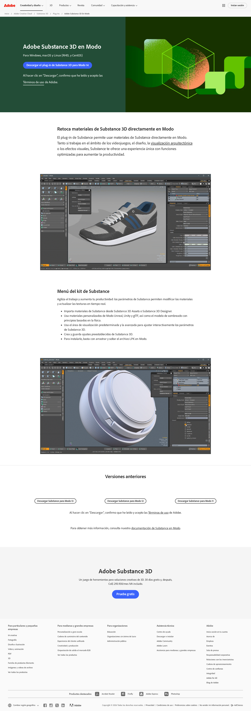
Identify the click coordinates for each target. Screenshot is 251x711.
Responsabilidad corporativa (218, 655)
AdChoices (238, 705)
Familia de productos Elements (21, 663)
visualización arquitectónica (171, 143)
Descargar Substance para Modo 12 (125, 501)
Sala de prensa (212, 650)
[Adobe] (10, 5)
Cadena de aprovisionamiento (218, 664)
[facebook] (45, 705)
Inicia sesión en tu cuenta (217, 632)
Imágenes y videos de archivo (20, 667)
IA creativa (12, 635)
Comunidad (96, 5)
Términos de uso (158, 512)
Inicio (7, 13)
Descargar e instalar (165, 636)
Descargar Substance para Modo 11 (196, 501)
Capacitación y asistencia (123, 5)
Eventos (209, 646)
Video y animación (16, 649)
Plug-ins (56, 13)
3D (51, 5)
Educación (111, 632)
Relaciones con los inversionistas (220, 659)
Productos (64, 5)
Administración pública (116, 641)
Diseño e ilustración (16, 644)
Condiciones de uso (165, 705)
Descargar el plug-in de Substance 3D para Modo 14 (57, 65)
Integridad (210, 673)
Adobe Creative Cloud (23, 13)
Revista (81, 5)
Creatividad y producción (68, 646)
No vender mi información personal (214, 705)
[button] (223, 5)
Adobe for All (211, 678)
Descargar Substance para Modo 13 (55, 501)
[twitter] (57, 705)
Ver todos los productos (17, 672)
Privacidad (150, 705)
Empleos (210, 641)
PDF (9, 654)
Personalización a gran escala (70, 632)
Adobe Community (164, 641)
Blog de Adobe (212, 682)
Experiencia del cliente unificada (71, 641)
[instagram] (51, 705)
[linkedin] (63, 705)
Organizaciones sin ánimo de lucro (121, 636)
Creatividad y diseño (30, 5)
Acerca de (210, 636)
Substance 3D (42, 13)
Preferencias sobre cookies (186, 705)
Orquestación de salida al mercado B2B (74, 650)
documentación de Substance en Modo (155, 528)
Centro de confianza (214, 669)
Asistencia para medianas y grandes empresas (176, 650)
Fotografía (12, 640)
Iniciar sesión (237, 5)
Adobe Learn (162, 646)
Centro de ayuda (164, 632)
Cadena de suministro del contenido (73, 636)
